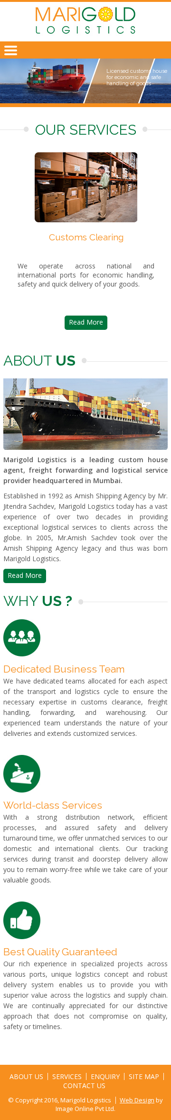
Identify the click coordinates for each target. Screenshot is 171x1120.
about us (26, 1076)
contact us (84, 1085)
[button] (10, 55)
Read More (85, 322)
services (67, 1076)
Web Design (137, 1100)
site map (144, 1076)
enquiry (105, 1076)
